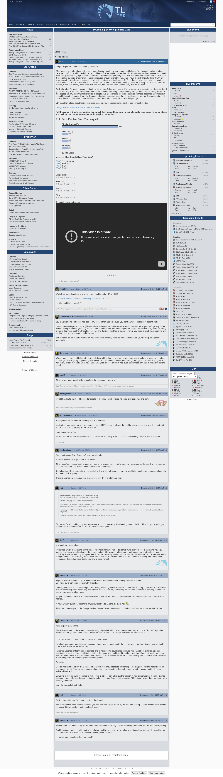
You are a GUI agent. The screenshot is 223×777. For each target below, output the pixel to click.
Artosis (176, 100)
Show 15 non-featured (181, 151)
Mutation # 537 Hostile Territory (20, 132)
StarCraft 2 (30, 66)
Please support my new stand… (20, 348)
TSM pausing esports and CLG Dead (22, 222)
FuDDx (48, 345)
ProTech (177, 91)
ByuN (178, 380)
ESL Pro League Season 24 (186, 342)
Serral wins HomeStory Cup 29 (20, 39)
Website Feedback (30, 356)
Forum (19, 24)
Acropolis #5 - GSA (183, 305)
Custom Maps (15, 112)
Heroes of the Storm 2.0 (17, 228)
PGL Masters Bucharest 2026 (187, 336)
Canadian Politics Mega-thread (20, 264)
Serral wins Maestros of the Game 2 (22, 41)
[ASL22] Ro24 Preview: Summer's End (23, 37)
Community (30, 251)
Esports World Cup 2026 (185, 264)
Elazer (199, 387)
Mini (197, 394)
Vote (58, 161)
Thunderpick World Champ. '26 (187, 339)
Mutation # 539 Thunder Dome (20, 126)
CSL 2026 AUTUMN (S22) (185, 293)
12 (50, 59)
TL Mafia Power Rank (17, 242)
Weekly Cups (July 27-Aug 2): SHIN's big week (26, 62)
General (12, 72)
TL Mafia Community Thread (19, 244)
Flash (178, 392)
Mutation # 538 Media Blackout (20, 129)
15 (50, 39)
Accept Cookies (139, 773)
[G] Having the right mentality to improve (23, 108)
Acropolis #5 (180, 296)
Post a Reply (63, 57)
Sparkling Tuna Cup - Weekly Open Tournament (26, 96)
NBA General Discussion (18, 305)
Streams (40, 24)
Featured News (15, 34)
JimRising (177, 119)
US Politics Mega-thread (18, 259)
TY (177, 382)
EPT (83, 24)
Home (11, 24)
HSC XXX (179, 311)
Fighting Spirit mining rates (18, 178)
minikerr (177, 124)
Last (177, 395)
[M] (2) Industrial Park (17, 117)
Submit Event (209, 41)
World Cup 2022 (15, 309)
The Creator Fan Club (17, 276)
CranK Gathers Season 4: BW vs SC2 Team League (195, 229)
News (30, 29)
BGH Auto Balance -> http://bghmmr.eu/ (23, 154)
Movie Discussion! (15, 288)
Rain (177, 390)
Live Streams (193, 83)
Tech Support (14, 313)
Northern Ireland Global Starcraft (21, 330)
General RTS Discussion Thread (21, 198)
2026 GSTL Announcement (19, 101)
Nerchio (199, 380)
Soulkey (199, 392)
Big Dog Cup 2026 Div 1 (184, 327)
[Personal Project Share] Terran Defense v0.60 (26, 149)
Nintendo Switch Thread (17, 195)
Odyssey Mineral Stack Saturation (21, 175)
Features (63, 24)
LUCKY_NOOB (46, 342)
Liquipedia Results (193, 217)
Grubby (177, 135)
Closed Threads (30, 361)
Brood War (30, 136)
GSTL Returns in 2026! (17, 55)
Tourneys (13, 89)
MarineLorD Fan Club (17, 279)
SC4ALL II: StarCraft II (184, 314)
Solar (178, 386)
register (116, 755)
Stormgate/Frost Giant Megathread (21, 203)
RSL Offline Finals (182, 320)
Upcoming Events (193, 156)
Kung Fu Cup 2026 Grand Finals (187, 317)
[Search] (213, 24)
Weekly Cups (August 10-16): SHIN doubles (25, 53)
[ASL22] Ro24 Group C (17, 161)
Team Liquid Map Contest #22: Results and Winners (27, 46)
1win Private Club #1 (183, 348)
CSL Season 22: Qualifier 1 (186, 252)
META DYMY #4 (181, 261)
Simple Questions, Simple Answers (21, 183)
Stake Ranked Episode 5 (185, 333)
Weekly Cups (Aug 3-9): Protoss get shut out (25, 57)
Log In (11, 1)
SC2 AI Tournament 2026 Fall (19, 99)
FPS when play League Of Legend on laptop (25, 321)
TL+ (89, 24)
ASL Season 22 (181, 246)
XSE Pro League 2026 (184, 279)
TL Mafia (12, 239)
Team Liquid (189, 1)
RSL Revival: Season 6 (184, 255)
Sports (12, 295)
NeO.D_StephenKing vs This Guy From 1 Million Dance (29, 247)
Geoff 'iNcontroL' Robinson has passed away (25, 74)
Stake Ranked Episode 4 (185, 345)
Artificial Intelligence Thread (19, 269)
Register (19, 1)
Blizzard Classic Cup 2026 (185, 302)
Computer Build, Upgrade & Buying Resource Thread (28, 316)
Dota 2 (11, 210)
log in (105, 755)
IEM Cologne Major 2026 (185, 282)
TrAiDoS (48, 340)
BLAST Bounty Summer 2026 (186, 270)
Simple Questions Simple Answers (21, 318)
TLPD (193, 368)
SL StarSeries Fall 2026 (184, 354)
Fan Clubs (13, 274)
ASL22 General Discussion (19, 152)
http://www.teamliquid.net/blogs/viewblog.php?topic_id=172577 (83, 298)
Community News (16, 50)
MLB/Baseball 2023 (16, 300)
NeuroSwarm (179, 112)
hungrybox (178, 128)
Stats (178, 387)
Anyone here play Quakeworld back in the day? (26, 200)
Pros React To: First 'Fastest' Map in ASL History (27, 144)
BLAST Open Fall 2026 (184, 360)
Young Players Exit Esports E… (20, 340)
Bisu (198, 390)
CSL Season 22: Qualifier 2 (186, 290)
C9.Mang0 (178, 140)
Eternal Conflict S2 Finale (185, 232)
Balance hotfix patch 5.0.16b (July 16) (23, 82)
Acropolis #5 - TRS (183, 299)
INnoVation (200, 386)
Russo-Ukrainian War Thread (19, 262)
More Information (156, 773)
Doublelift (177, 117)
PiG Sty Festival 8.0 (183, 258)
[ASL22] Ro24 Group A (17, 166)
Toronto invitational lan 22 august (21, 163)
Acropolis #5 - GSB (183, 308)
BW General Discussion (17, 146)
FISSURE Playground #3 (185, 357)
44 (50, 41)
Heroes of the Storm (17, 226)
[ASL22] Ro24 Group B (17, 169)
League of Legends (17, 217)
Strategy (12, 106)
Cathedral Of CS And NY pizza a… (21, 345)
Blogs (30, 335)
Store (74, 24)
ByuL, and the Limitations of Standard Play (24, 44)
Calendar (30, 24)
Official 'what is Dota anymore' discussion (24, 212)
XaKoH (176, 110)
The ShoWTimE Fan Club (18, 281)
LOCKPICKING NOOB (17, 343)
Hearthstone (14, 233)
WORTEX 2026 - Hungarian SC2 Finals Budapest (27, 94)
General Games (15, 193)
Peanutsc (48, 348)
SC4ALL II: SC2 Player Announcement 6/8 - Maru (27, 77)
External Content (16, 122)
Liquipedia (202, 1)
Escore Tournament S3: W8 (186, 226)
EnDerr (176, 96)
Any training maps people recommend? (23, 180)
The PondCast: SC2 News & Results (22, 124)
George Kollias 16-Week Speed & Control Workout (78, 107)
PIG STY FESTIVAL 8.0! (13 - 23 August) (24, 91)
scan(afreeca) (179, 105)
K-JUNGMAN (181, 243)
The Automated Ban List (17, 327)
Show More (177, 213)
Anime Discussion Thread (18, 290)
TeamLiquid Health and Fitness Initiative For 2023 (27, 302)
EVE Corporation (15, 206)
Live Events (193, 29)
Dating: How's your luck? (18, 267)
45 (50, 55)
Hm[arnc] (177, 103)
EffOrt (178, 394)
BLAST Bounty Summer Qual (186, 273)
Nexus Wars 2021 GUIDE (18, 115)
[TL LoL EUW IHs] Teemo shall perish (22, 219)
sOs (198, 382)
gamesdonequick (182, 147)
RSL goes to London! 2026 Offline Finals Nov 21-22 (27, 59)
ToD (175, 138)
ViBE (175, 93)
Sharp (198, 395)
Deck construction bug (17, 235)
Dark (178, 384)
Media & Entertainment (19, 286)
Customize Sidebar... (30, 352)
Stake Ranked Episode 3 (185, 276)
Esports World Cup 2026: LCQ (187, 267)
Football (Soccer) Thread (18, 297)
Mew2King (178, 131)
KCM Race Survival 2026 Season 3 (189, 240)
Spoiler (65, 177)
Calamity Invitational (183, 323)
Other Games (30, 188)
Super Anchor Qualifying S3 (186, 249)
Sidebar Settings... (193, 399)
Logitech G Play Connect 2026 (187, 351)
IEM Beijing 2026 (182, 330)
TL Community (15, 325)
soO (198, 384)
